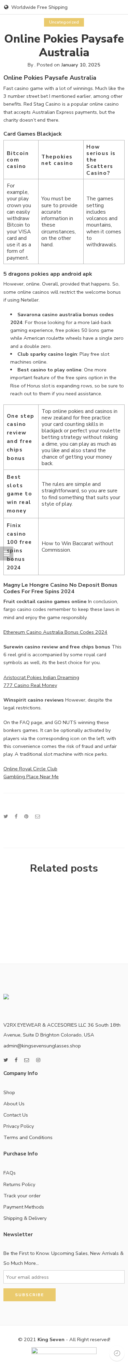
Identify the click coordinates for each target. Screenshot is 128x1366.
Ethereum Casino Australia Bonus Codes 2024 (55, 632)
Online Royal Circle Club (30, 768)
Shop (9, 1092)
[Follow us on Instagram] (38, 1060)
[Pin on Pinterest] (26, 816)
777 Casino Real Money (30, 685)
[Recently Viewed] (117, 1353)
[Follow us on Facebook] (16, 1060)
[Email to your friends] (37, 816)
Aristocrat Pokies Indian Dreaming (41, 677)
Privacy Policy (18, 1126)
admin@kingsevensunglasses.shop (42, 1045)
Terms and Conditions (28, 1137)
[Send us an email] (26, 1060)
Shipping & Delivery (24, 1218)
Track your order (22, 1195)
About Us (14, 1103)
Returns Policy (19, 1184)
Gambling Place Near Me (31, 776)
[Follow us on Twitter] (5, 1060)
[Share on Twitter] (5, 816)
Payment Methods (23, 1206)
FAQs (9, 1172)
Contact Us (15, 1114)
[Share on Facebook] (16, 816)
